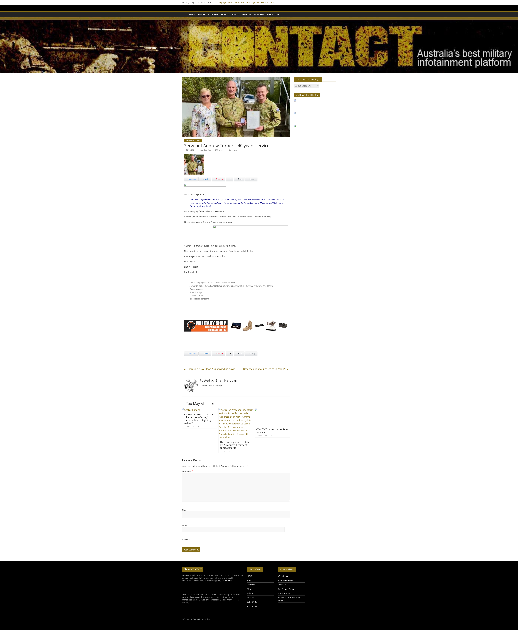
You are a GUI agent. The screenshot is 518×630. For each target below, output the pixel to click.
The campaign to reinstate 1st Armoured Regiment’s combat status (235, 444)
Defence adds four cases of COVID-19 (266, 369)
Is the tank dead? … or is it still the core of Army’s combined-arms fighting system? (198, 419)
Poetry (201, 14)
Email (184, 525)
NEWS (192, 14)
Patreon (228, 580)
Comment (187, 471)
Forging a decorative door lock (227, 2)
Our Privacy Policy (286, 589)
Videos (235, 14)
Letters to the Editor (192, 141)
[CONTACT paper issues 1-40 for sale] (272, 409)
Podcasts (213, 14)
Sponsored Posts (285, 580)
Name (185, 510)
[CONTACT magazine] (185, 14)
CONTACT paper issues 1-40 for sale (272, 431)
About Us (282, 584)
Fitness (225, 14)
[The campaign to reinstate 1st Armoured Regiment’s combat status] (236, 409)
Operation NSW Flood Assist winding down (209, 369)
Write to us (273, 14)
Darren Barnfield (204, 150)
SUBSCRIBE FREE (285, 593)
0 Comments (232, 150)
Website (186, 539)
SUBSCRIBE (259, 14)
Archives (246, 14)
